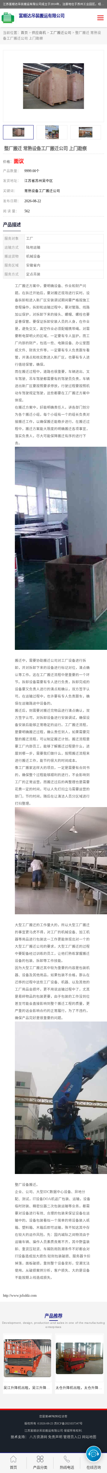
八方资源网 (38, 1437)
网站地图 (89, 1437)
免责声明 (55, 1437)
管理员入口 (72, 1437)
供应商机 (39, 33)
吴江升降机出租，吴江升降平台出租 (32, 1388)
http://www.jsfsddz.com (20, 1295)
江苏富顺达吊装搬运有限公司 (43, 1430)
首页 (24, 33)
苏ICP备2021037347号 (68, 1423)
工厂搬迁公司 (60, 33)
